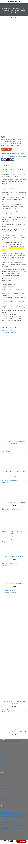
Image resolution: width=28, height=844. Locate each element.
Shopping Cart (5, 786)
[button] (2, 2)
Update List (4, 752)
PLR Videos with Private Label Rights (15, 153)
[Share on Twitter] (5, 159)
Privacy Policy (5, 791)
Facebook (15, 814)
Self (10, 831)
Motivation (20, 825)
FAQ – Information (6, 788)
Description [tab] (7, 165)
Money (16, 825)
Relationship (7, 830)
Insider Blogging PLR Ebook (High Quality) (14, 732)
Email (25, 812)
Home (18, 818)
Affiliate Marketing (5, 810)
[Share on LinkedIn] (13, 159)
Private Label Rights (11, 156)
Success (15, 833)
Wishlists (3, 783)
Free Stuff (4, 755)
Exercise (10, 814)
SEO (12, 831)
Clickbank (13, 812)
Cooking (16, 812)
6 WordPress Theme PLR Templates (14, 556)
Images (21, 818)
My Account (4, 780)
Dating (19, 812)
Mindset (13, 825)
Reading (2, 830)
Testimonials (4, 758)
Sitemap (3, 764)
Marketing (7, 822)
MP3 (24, 825)
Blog (2, 750)
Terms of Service (5, 797)
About (3, 744)
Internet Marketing (11, 820)
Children (9, 812)
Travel (22, 832)
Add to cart (6, 149)
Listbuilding (18, 820)
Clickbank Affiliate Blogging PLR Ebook (14, 502)
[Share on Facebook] (2, 159)
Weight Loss (4, 835)
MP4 (5, 156)
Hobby (15, 818)
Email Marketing (4, 814)
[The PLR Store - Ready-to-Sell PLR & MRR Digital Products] (14, 1)
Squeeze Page (10, 833)
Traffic (19, 833)
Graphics (15, 816)
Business (4, 812)
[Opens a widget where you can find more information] (21, 841)
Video (18, 156)
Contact (3, 777)
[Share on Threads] (7, 159)
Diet (23, 812)
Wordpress (23, 156)
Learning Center (5, 747)
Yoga (9, 834)
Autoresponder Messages (15, 810)
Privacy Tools (5, 794)
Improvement (4, 820)
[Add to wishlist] (26, 136)
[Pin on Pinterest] (10, 159)
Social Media (16, 831)
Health (20, 816)
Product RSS (4, 761)
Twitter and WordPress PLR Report (14, 583)
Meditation (8, 825)
